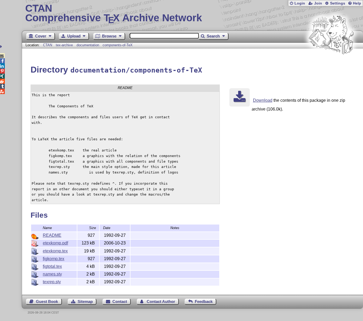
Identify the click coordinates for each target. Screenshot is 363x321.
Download (262, 100)
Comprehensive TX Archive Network (113, 13)
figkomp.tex (53, 258)
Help (357, 3)
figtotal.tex (52, 266)
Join (318, 3)
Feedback (204, 301)
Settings (337, 3)
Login (299, 3)
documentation (88, 45)
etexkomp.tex (55, 251)
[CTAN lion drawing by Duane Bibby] (331, 64)
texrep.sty (52, 282)
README (52, 235)
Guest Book (47, 301)
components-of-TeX (118, 45)
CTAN (47, 45)
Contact (119, 301)
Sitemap (85, 301)
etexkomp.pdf (55, 243)
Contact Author (161, 301)
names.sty (52, 274)
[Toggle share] (1, 46)
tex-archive (64, 45)
